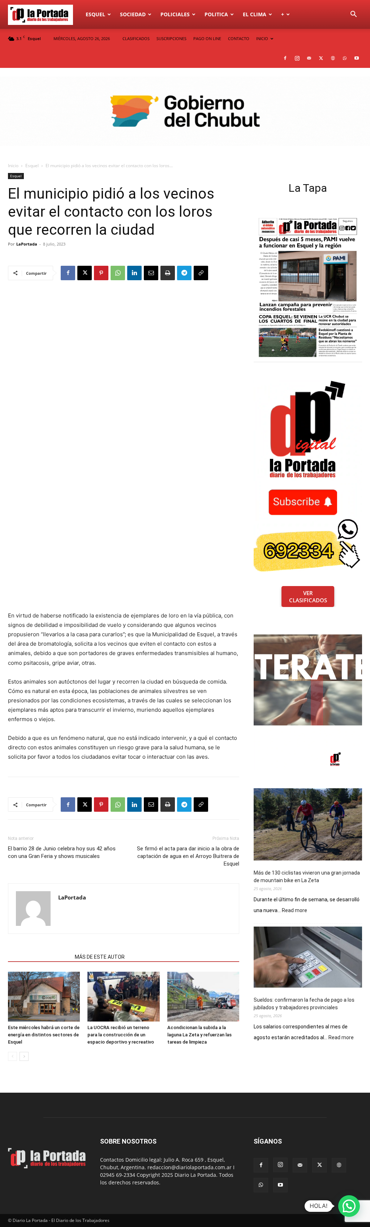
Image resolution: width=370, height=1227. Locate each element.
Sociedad (133, 14)
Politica (216, 14)
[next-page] (24, 1056)
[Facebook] (285, 58)
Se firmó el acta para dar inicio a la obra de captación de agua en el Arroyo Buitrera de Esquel (188, 856)
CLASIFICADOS (136, 38)
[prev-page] (12, 1056)
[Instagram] (297, 58)
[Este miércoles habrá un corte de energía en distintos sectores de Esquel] (44, 996)
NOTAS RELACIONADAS (39, 957)
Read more (294, 910)
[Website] (332, 58)
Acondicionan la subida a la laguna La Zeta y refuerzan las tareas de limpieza (199, 1035)
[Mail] (309, 58)
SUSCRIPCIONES (171, 38)
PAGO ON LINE (207, 38)
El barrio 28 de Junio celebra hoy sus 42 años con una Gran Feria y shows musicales (62, 852)
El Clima (254, 14)
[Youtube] (356, 58)
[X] (320, 58)
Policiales (175, 14)
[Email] (151, 273)
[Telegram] (184, 273)
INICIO (262, 38)
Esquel (95, 14)
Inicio (13, 165)
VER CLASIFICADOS (308, 596)
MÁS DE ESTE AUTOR (100, 957)
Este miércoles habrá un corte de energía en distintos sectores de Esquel (43, 1035)
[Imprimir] (167, 273)
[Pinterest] (101, 273)
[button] (353, 15)
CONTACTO (238, 38)
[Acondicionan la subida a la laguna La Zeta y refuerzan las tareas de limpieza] (203, 996)
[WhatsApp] (344, 58)
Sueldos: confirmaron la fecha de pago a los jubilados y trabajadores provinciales (304, 1003)
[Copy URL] (201, 273)
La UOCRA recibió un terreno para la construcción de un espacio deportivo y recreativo (120, 1035)
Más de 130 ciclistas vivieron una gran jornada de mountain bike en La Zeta (307, 876)
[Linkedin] (134, 273)
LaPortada (26, 244)
